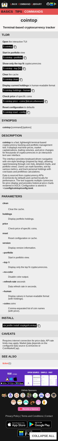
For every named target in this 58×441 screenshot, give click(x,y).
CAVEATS (8, 333)
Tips (18, 11)
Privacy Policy (12, 416)
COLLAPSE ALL (43, 435)
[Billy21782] (38, 402)
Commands (33, 11)
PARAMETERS (12, 196)
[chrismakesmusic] (13, 402)
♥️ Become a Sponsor (29, 409)
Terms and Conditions (32, 416)
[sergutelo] (44, 402)
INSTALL (8, 318)
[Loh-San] (19, 402)
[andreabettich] (29, 396)
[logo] (4, 4)
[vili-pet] (53, 396)
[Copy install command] (39, 326)
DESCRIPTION (12, 135)
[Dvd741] (35, 396)
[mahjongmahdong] (47, 396)
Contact (49, 416)
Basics (7, 11)
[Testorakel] (22, 396)
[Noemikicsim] (32, 402)
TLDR (6, 34)
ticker (5, 363)
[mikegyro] (4, 396)
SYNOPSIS (9, 120)
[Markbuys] (25, 402)
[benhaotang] (41, 396)
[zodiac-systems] (10, 396)
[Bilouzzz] (16, 396)
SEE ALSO (9, 356)
